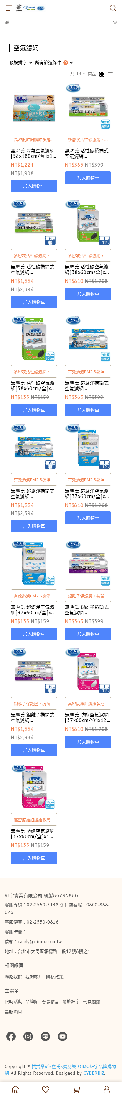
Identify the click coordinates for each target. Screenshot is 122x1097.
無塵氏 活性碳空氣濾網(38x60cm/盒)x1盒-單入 (32, 386)
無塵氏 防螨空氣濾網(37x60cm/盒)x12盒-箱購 (87, 717)
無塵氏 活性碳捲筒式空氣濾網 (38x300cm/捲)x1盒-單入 (87, 153)
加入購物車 (34, 186)
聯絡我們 (13, 977)
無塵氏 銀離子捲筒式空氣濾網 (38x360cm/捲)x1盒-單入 (87, 610)
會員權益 (50, 1002)
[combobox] (20, 62)
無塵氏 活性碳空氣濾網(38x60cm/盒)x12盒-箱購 (88, 269)
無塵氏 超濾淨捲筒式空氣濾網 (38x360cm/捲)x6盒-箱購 (32, 494)
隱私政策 (55, 977)
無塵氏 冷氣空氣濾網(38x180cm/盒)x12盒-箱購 (33, 153)
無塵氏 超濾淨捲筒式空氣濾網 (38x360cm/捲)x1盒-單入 (87, 386)
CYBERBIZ (94, 1073)
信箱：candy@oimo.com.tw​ (33, 941)
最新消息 (13, 1012)
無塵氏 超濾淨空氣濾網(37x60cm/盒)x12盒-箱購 (88, 494)
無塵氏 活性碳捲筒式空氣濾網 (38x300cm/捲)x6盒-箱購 (32, 269)
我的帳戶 (34, 977)
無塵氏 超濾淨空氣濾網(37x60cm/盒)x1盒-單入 (32, 610)
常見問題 (91, 1002)
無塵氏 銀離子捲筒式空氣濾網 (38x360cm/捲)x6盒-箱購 (32, 717)
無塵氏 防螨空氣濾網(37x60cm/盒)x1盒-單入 (33, 834)
